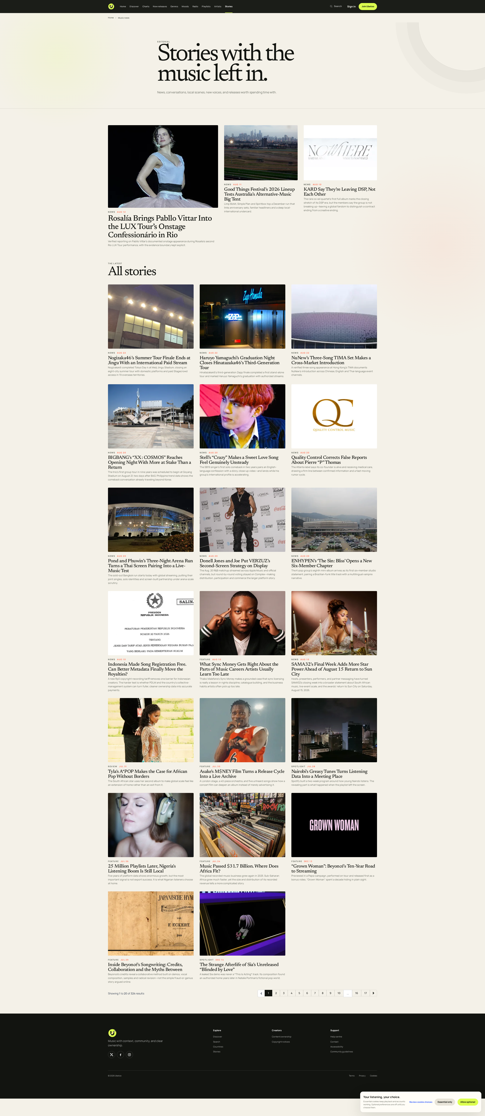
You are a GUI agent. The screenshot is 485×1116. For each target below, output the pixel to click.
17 (365, 993)
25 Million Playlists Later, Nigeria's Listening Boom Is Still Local (142, 869)
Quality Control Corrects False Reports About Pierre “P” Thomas (329, 460)
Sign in (351, 6)
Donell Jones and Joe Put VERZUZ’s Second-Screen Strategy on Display (235, 564)
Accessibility (336, 1046)
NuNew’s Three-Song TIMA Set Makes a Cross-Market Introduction (331, 360)
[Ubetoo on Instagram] (129, 1054)
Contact (334, 1041)
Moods (185, 6)
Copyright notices (281, 1041)
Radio (195, 6)
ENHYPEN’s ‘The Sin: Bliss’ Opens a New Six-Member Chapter (331, 564)
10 (339, 993)
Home (123, 6)
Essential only (445, 1101)
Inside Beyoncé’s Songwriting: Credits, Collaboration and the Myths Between (145, 967)
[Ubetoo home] (111, 6)
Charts (145, 6)
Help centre (336, 1036)
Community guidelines (341, 1051)
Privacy (362, 1075)
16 (356, 993)
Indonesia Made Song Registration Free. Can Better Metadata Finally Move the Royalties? (147, 669)
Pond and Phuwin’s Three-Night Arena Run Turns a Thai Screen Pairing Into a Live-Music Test (150, 566)
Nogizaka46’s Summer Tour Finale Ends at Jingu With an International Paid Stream (149, 360)
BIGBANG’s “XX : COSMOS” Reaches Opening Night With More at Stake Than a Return (149, 462)
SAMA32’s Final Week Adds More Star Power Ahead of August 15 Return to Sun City (331, 669)
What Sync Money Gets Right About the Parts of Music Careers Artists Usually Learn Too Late (239, 669)
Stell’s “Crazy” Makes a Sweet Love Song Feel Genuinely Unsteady (239, 460)
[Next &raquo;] (373, 993)
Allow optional (467, 1101)
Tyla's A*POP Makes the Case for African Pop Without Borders (147, 774)
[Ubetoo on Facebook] (120, 1054)
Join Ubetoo (368, 6)
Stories (229, 6)
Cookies (373, 1075)
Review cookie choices (420, 1101)
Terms (351, 1075)
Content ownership (281, 1036)
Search (216, 1041)
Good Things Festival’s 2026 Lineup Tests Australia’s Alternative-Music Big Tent (259, 194)
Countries (218, 1046)
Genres (174, 6)
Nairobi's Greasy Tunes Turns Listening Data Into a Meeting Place (329, 774)
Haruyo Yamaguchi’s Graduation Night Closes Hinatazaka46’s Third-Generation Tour (239, 363)
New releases (160, 6)
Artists (217, 6)
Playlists (206, 6)
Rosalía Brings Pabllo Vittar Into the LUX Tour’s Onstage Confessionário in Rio (160, 227)
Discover (134, 6)
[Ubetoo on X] (111, 1054)
